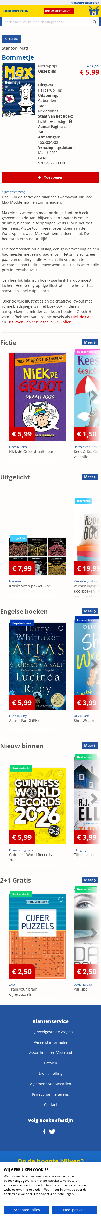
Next (93, 408)
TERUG (13, 39)
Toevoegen (53, 177)
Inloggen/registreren (84, 2)
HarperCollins (50, 90)
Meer (88, 342)
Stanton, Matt (15, 48)
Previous (5, 408)
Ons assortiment (57, 11)
